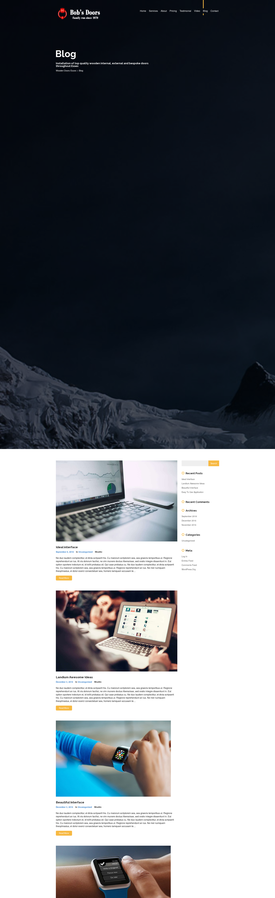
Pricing (173, 10)
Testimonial (185, 10)
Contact (214, 10)
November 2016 (189, 524)
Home (143, 10)
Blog (205, 10)
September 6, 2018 (65, 551)
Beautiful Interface (70, 802)
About (164, 10)
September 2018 (189, 516)
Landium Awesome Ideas (74, 677)
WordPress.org (189, 569)
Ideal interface (67, 547)
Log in (184, 556)
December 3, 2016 (64, 681)
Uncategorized (85, 551)
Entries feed (187, 560)
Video (197, 10)
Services (153, 10)
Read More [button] (64, 578)
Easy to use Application (193, 492)
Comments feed (189, 565)
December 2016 (189, 520)
